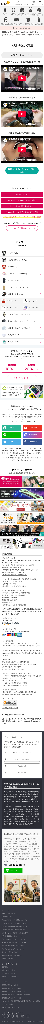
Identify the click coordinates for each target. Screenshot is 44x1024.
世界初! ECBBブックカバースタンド (14, 936)
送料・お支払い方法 (8, 970)
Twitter (12, 442)
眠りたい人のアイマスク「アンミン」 (14, 939)
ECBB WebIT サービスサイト (11, 985)
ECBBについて (7, 917)
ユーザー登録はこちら (22, 228)
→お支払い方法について (10, 708)
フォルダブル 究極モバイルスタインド (14, 926)
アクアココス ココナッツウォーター (14, 949)
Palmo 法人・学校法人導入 (22, 759)
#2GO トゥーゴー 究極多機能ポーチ (13, 929)
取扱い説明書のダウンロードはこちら (22, 170)
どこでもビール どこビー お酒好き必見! (15, 933)
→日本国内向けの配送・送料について (14, 572)
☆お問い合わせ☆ (7, 958)
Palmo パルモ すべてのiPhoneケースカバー (16, 920)
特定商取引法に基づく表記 (10, 976)
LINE (12, 435)
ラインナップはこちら (22, 378)
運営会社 (5, 967)
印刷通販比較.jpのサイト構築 (11, 998)
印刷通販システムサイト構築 (11, 988)
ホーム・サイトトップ (9, 913)
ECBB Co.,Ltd (7, 1021)
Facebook (33, 442)
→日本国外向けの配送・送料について (14, 575)
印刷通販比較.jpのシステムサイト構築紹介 (16, 994)
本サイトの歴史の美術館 (10, 952)
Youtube (33, 428)
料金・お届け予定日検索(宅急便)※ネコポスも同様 (18, 565)
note (12, 428)
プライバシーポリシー (9, 973)
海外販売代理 (22, 773)
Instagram (33, 435)
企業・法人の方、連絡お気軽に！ (13, 955)
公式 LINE (14, 870)
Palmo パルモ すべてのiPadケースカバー (15, 923)
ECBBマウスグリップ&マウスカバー (14, 942)
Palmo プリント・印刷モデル (22, 752)
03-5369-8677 (17, 865)
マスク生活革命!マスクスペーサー (13, 946)
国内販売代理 (22, 766)
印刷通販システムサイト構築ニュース (14, 991)
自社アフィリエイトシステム (11, 1007)
